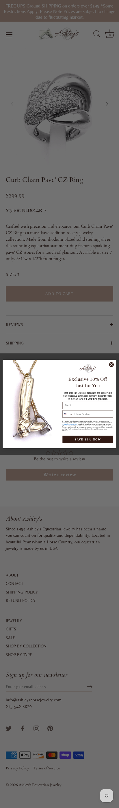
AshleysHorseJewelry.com (69, 424)
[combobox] (68, 413)
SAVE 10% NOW (88, 439)
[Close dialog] (111, 364)
